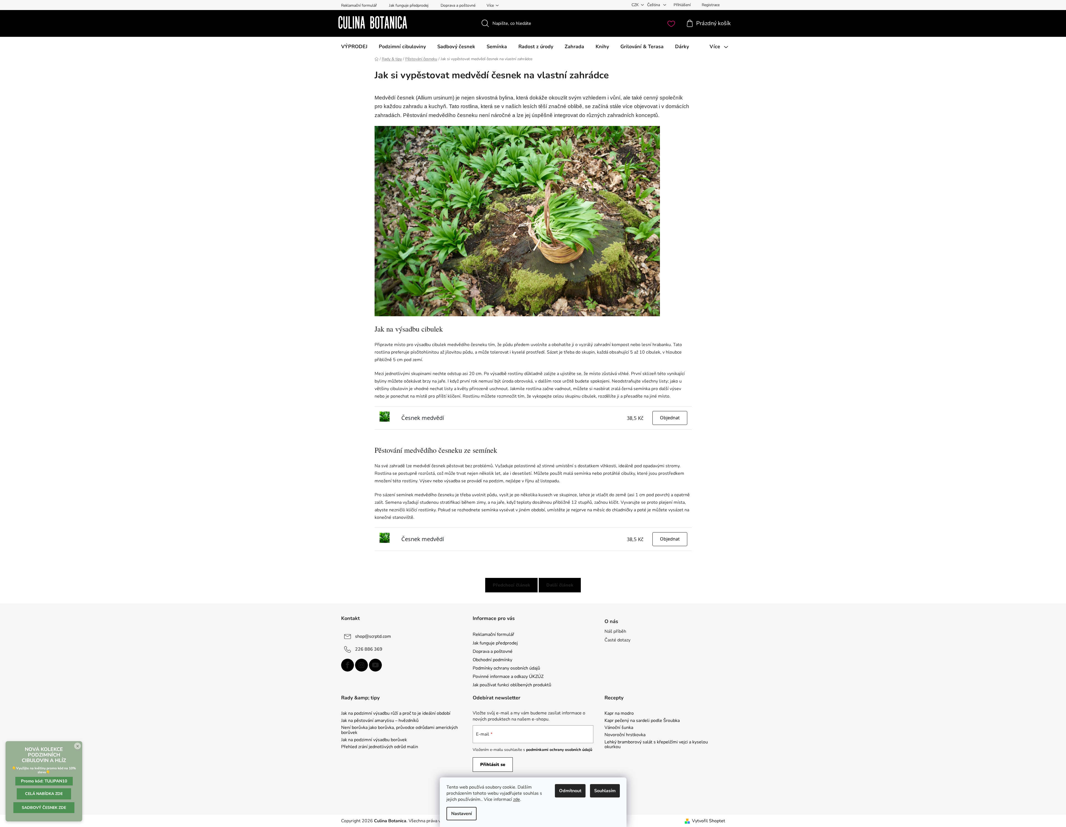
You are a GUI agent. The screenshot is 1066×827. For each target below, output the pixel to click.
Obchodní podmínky (492, 660)
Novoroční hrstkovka (624, 735)
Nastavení (461, 814)
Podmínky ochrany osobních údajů (506, 668)
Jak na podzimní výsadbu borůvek (374, 740)
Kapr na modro (619, 713)
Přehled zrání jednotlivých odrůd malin (379, 747)
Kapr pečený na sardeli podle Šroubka (642, 720)
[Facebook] (347, 665)
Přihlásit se (492, 765)
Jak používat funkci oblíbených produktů (512, 685)
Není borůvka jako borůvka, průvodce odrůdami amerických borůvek (399, 730)
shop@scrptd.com (373, 636)
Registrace (711, 5)
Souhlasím (605, 791)
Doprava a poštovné (458, 5)
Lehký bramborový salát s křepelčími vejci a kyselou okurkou (656, 745)
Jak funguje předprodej (408, 5)
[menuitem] (354, 46)
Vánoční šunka (618, 727)
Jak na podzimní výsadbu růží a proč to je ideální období (395, 713)
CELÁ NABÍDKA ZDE (44, 793)
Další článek (559, 585)
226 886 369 (368, 649)
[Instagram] (361, 665)
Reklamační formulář (359, 5)
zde (516, 799)
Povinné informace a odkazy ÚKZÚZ (508, 676)
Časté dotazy (617, 640)
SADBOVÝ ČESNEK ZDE (44, 807)
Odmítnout (570, 791)
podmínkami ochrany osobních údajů (559, 749)
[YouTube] (375, 665)
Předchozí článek (511, 585)
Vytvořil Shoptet (708, 821)
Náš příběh (615, 631)
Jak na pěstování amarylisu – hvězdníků (380, 720)
